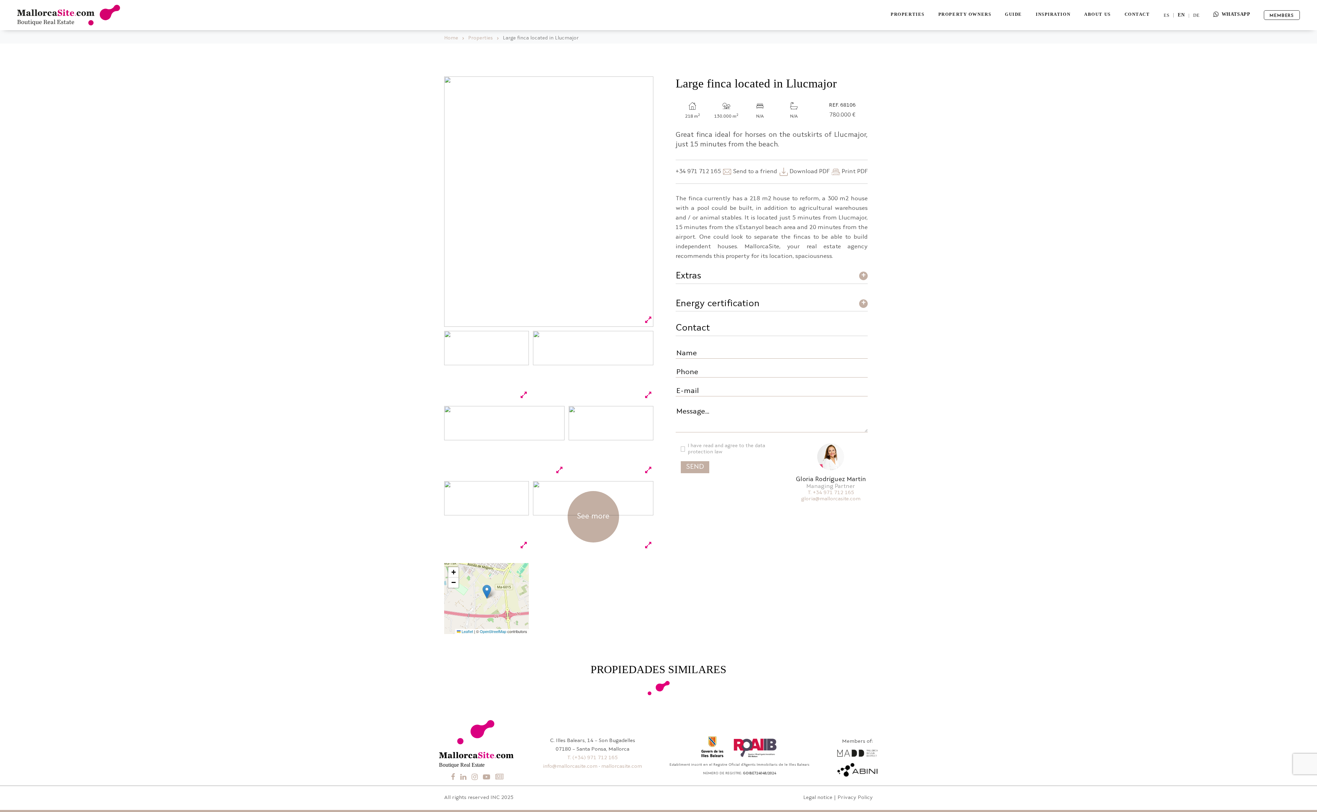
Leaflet (467, 631)
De (1196, 15)
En (1181, 15)
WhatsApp (1236, 14)
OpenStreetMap (493, 631)
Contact (1137, 14)
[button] (487, 592)
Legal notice (817, 797)
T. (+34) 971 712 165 (592, 758)
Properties (908, 14)
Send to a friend (755, 172)
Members (1282, 15)
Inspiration (1053, 14)
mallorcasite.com (621, 766)
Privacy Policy (855, 797)
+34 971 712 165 (698, 172)
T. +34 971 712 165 (831, 492)
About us (1097, 14)
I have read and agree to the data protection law (726, 449)
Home (451, 38)
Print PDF (855, 172)
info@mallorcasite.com (570, 766)
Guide (1013, 14)
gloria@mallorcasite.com (831, 499)
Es (1167, 15)
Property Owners (964, 14)
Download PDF (810, 172)
